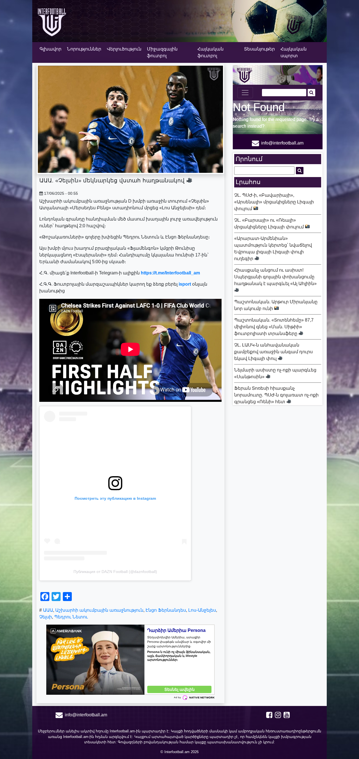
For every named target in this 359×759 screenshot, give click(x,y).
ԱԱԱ (48, 610)
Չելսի (45, 616)
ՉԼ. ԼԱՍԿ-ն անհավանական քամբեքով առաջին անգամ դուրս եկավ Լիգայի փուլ (273, 352)
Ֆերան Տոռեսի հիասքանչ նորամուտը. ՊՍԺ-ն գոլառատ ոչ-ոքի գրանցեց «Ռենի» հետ (276, 395)
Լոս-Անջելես (202, 610)
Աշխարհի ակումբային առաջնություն (99, 610)
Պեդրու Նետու (71, 616)
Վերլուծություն (124, 49)
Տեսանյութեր (259, 49)
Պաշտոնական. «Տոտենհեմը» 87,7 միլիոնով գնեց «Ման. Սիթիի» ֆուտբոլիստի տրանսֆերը (274, 327)
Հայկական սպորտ (293, 52)
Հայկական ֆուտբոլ (210, 52)
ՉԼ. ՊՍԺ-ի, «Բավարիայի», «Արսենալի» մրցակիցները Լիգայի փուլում (274, 202)
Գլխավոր (50, 49)
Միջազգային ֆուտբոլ (162, 52)
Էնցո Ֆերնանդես (166, 610)
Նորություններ (84, 49)
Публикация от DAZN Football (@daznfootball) (115, 571)
